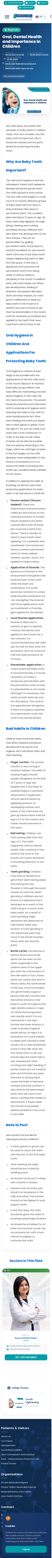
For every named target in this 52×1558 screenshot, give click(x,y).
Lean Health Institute (11, 1496)
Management (8, 1445)
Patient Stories (8, 1463)
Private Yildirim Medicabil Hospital (18, 1487)
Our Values (7, 1441)
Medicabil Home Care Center (16, 1491)
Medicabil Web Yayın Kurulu (19, 68)
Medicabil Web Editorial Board (20, 64)
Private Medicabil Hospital (14, 1482)
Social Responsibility (11, 1450)
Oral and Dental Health (14, 76)
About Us (6, 1436)
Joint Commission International (17, 1454)
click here (38, 1541)
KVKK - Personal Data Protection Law (20, 1459)
